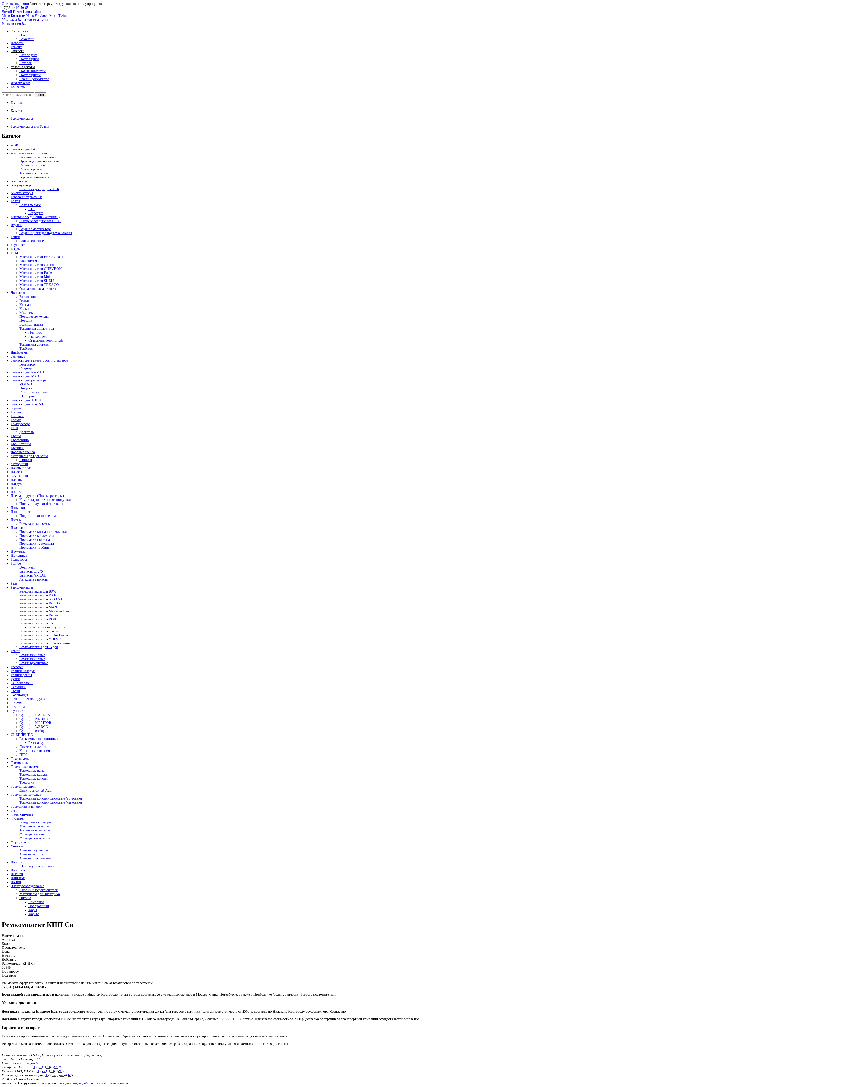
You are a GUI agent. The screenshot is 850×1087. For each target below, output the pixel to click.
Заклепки (18, 356)
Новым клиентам (32, 71)
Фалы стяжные (22, 814)
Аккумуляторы (22, 185)
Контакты (18, 87)
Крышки (17, 448)
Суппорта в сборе (32, 731)
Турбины (26, 348)
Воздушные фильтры (35, 822)
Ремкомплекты (22, 118)
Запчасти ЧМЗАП (32, 575)
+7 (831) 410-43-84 (47, 1067)
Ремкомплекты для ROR (37, 619)
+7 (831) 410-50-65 (51, 1071)
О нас (23, 35)
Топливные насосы (33, 173)
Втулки (16, 225)
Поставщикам (30, 75)
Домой (7, 11)
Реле (14, 583)
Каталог (25, 63)
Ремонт (16, 47)
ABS (31, 209)
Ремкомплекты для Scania (30, 126)
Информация (20, 83)
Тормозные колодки (34, 778)
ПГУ (23, 754)
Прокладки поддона (34, 539)
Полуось (25, 388)
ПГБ (14, 488)
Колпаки (17, 416)
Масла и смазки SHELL (37, 281)
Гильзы (24, 300)
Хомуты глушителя (33, 850)
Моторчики (19, 464)
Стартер (25, 368)
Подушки (18, 508)
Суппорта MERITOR (35, 723)
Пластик (17, 492)
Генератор (27, 364)
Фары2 (33, 914)
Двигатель (18, 292)
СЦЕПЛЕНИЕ (22, 735)
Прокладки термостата (36, 543)
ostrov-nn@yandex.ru (28, 1063)
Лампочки (36, 902)
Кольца (24, 308)
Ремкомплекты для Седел (38, 647)
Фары (32, 910)
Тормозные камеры (33, 774)
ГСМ (14, 253)
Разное (16, 563)
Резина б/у (36, 743)
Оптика (25, 898)
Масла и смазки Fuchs (35, 273)
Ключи (16, 412)
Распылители (38, 336)
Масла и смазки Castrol (36, 265)
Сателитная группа (33, 392)
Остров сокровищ (15, 4)
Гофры (16, 249)
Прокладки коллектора (36, 535)
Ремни (15, 651)
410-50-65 (21, 8)
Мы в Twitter (58, 15)
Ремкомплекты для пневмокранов (45, 643)
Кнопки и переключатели (38, 890)
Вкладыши (27, 296)
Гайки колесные (31, 241)
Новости (17, 43)
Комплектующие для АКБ (39, 189)
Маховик (26, 312)
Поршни (25, 320)
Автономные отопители (29, 153)
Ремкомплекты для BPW (37, 591)
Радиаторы (19, 559)
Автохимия (28, 261)
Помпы (16, 519)
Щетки (16, 882)
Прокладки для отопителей (40, 161)
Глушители (19, 245)
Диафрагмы (19, 352)
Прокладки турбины (34, 547)
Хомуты (17, 846)
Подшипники (21, 512)
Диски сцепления (32, 746)
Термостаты (20, 762)
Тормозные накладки (26, 806)
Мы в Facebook (37, 15)
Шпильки (18, 878)
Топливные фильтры (35, 830)
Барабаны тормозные (26, 197)
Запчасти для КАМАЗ (27, 372)
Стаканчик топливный (45, 340)
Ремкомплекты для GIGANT (41, 599)
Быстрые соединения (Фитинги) (35, 217)
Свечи (15, 691)
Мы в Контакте (13, 15)
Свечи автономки (32, 165)
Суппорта (18, 711)
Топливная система (34, 344)
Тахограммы (20, 758)
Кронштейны (21, 444)
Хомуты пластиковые (35, 858)
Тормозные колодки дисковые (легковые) (50, 802)
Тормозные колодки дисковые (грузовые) (50, 798)
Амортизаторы (22, 193)
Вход (25, 23)
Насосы (16, 472)
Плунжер (35, 332)
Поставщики (29, 59)
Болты (15, 201)
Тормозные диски (24, 786)
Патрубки (18, 484)
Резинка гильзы (31, 324)
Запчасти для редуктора (28, 380)
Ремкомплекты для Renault (39, 615)
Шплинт (25, 460)
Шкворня (18, 870)
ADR (14, 145)
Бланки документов (34, 79)
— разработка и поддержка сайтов (92, 1083)
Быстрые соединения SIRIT (40, 221)
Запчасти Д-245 (31, 571)
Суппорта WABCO (33, 727)
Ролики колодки (23, 671)
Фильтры (17, 818)
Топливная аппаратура (36, 328)
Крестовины (20, 440)
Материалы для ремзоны (29, 456)
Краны (16, 436)
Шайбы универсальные (37, 866)
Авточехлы (19, 181)
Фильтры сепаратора (35, 838)
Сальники (18, 687)
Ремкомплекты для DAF (37, 595)
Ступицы (18, 707)
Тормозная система (25, 766)
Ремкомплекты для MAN (38, 607)
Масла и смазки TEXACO (39, 285)
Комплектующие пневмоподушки (45, 500)
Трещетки (26, 782)
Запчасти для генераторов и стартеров (39, 360)
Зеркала (16, 408)
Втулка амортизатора (35, 229)
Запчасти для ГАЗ (24, 149)
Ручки (15, 679)
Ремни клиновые (32, 655)
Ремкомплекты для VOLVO (40, 639)
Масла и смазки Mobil (35, 277)
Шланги (17, 874)
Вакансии (26, 39)
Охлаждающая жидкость (37, 289)
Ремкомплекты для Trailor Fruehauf (45, 635)
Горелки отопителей (34, 177)
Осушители (19, 476)
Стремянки (19, 703)
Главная (17, 102)
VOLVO (25, 384)
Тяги (14, 810)
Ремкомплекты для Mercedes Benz (44, 611)
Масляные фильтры (34, 826)
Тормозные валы (32, 770)
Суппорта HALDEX (34, 715)
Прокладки (19, 527)
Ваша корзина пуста (25, 19)
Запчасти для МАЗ (25, 376)
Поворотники (38, 906)
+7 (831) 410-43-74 (59, 1075)
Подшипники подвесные (38, 516)
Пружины (18, 551)
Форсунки (18, 842)
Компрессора (20, 424)
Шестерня (27, 396)
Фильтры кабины (32, 834)
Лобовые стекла (23, 452)
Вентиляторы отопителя (37, 157)
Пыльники (19, 555)
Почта (17, 11)
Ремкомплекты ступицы (46, 627)
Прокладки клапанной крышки (43, 531)
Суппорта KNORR (33, 719)
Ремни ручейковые (33, 663)
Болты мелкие (30, 205)
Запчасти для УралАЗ (27, 404)
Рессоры (17, 667)
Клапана (25, 304)
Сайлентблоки (22, 683)
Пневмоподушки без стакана (41, 504)
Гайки (15, 237)
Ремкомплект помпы (35, 523)
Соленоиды (19, 695)
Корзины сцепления (34, 750)
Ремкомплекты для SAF (37, 623)
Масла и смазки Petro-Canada (41, 257)
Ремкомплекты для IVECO (39, 603)
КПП (14, 428)
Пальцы (17, 480)
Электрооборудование (27, 886)
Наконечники (21, 468)
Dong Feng (27, 567)
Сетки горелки (30, 169)
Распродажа (28, 55)
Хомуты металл (31, 854)
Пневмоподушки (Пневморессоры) (37, 496)
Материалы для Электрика (39, 894)
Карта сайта (32, 11)
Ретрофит (35, 213)
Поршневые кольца (34, 316)
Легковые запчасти (33, 579)
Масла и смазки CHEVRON (40, 269)
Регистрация (11, 23)
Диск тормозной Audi (35, 790)
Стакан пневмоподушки (29, 699)
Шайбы (16, 862)
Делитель (26, 432)
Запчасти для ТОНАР (27, 400)
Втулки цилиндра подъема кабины (45, 233)
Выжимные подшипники (38, 739)
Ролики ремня (21, 675)
